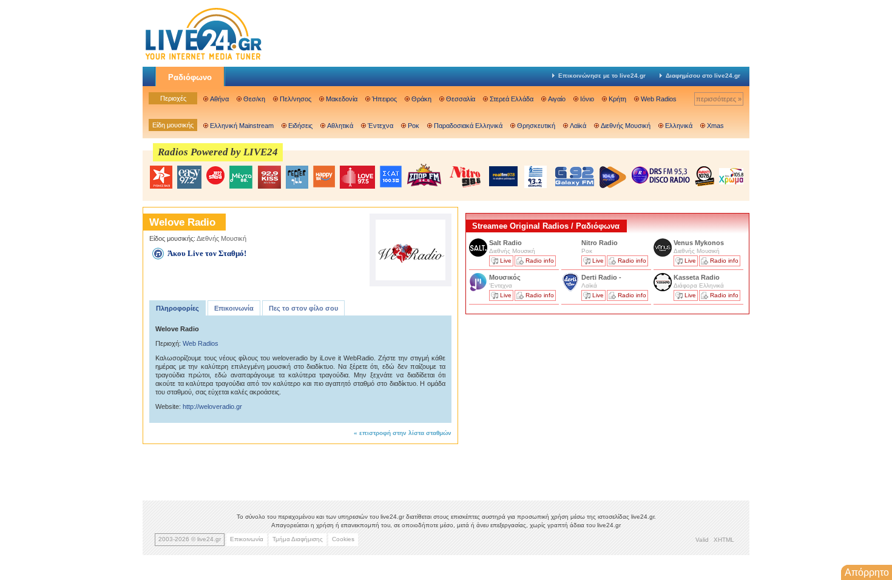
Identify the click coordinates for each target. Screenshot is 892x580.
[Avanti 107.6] (704, 176)
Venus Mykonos (700, 242)
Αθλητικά (340, 125)
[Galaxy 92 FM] (574, 176)
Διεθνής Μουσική (625, 125)
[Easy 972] (189, 177)
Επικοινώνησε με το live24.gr (602, 75)
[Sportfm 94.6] (424, 175)
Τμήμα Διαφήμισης (297, 539)
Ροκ (413, 125)
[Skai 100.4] (391, 177)
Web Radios (659, 99)
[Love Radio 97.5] (357, 177)
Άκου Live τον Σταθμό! (206, 253)
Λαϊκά (578, 125)
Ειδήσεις (300, 125)
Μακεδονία (341, 99)
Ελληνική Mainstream (242, 125)
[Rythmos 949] (160, 177)
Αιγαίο (557, 99)
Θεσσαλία (460, 99)
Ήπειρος (384, 99)
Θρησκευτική (536, 125)
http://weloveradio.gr (212, 406)
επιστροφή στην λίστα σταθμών (405, 433)
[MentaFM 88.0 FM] (240, 177)
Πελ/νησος (295, 99)
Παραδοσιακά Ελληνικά (468, 125)
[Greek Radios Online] (203, 58)
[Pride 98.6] (465, 176)
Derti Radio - (601, 277)
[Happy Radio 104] (324, 177)
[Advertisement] (556, 402)
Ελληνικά (678, 125)
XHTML (724, 539)
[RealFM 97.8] (503, 176)
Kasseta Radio (697, 277)
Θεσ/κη (254, 99)
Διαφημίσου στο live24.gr (703, 75)
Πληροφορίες (177, 308)
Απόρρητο (867, 572)
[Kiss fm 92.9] (269, 177)
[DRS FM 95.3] (661, 176)
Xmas (715, 125)
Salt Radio (506, 242)
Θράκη (421, 99)
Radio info (539, 260)
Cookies (343, 539)
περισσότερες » (719, 99)
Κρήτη (617, 99)
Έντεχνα (380, 125)
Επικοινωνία (234, 308)
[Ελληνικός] (536, 177)
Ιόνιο (587, 99)
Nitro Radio (599, 242)
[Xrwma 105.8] (731, 175)
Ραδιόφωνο (190, 77)
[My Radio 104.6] (613, 177)
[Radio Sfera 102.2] (215, 176)
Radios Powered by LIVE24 (218, 152)
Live (506, 260)
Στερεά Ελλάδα (511, 99)
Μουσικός (505, 277)
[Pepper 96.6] (297, 177)
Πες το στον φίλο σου (303, 308)
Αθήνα (219, 99)
